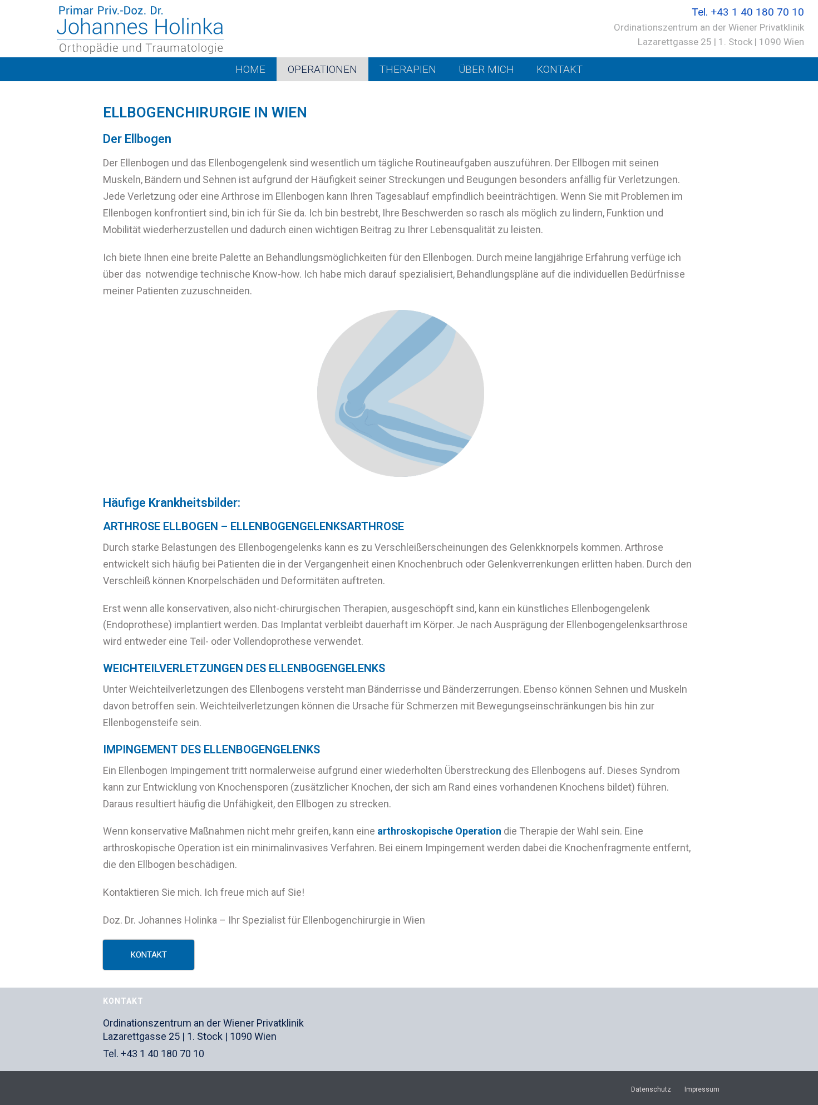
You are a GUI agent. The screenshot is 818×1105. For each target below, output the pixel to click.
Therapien (408, 69)
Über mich (486, 69)
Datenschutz (651, 1089)
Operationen (322, 69)
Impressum (702, 1089)
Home (250, 69)
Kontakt (559, 69)
